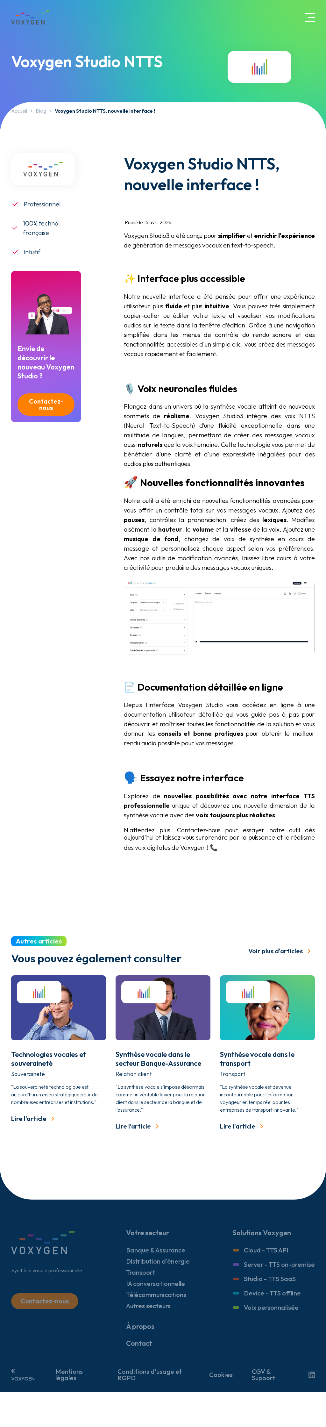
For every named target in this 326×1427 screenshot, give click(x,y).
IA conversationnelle (155, 1283)
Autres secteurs (148, 1306)
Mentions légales (69, 1374)
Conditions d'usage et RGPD (149, 1374)
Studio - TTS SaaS (270, 1279)
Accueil (19, 110)
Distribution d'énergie (158, 1261)
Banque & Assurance (155, 1250)
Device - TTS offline (272, 1293)
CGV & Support (263, 1374)
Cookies (221, 1375)
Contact (139, 1343)
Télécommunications (156, 1295)
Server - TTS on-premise (279, 1264)
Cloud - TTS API (266, 1250)
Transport (140, 1272)
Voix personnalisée (271, 1307)
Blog (41, 110)
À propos (140, 1326)
